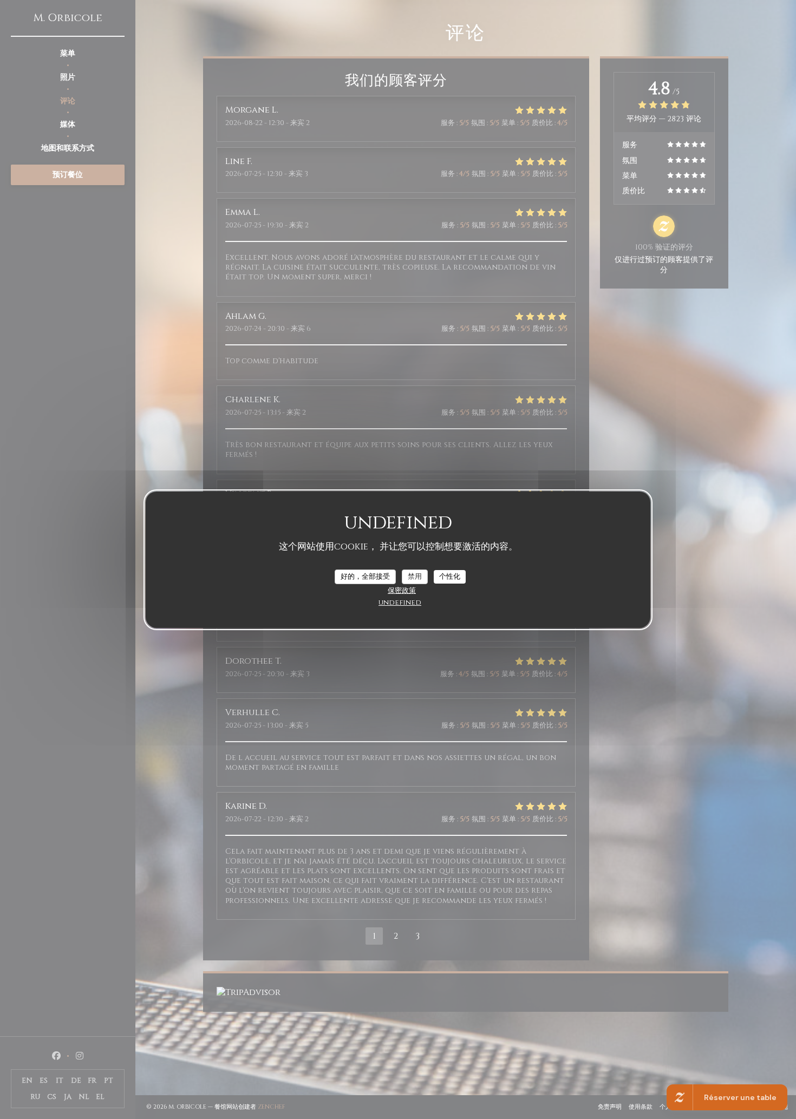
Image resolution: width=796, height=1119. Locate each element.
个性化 (449, 576)
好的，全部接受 (365, 576)
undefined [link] (400, 602)
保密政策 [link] (402, 591)
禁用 (415, 576)
